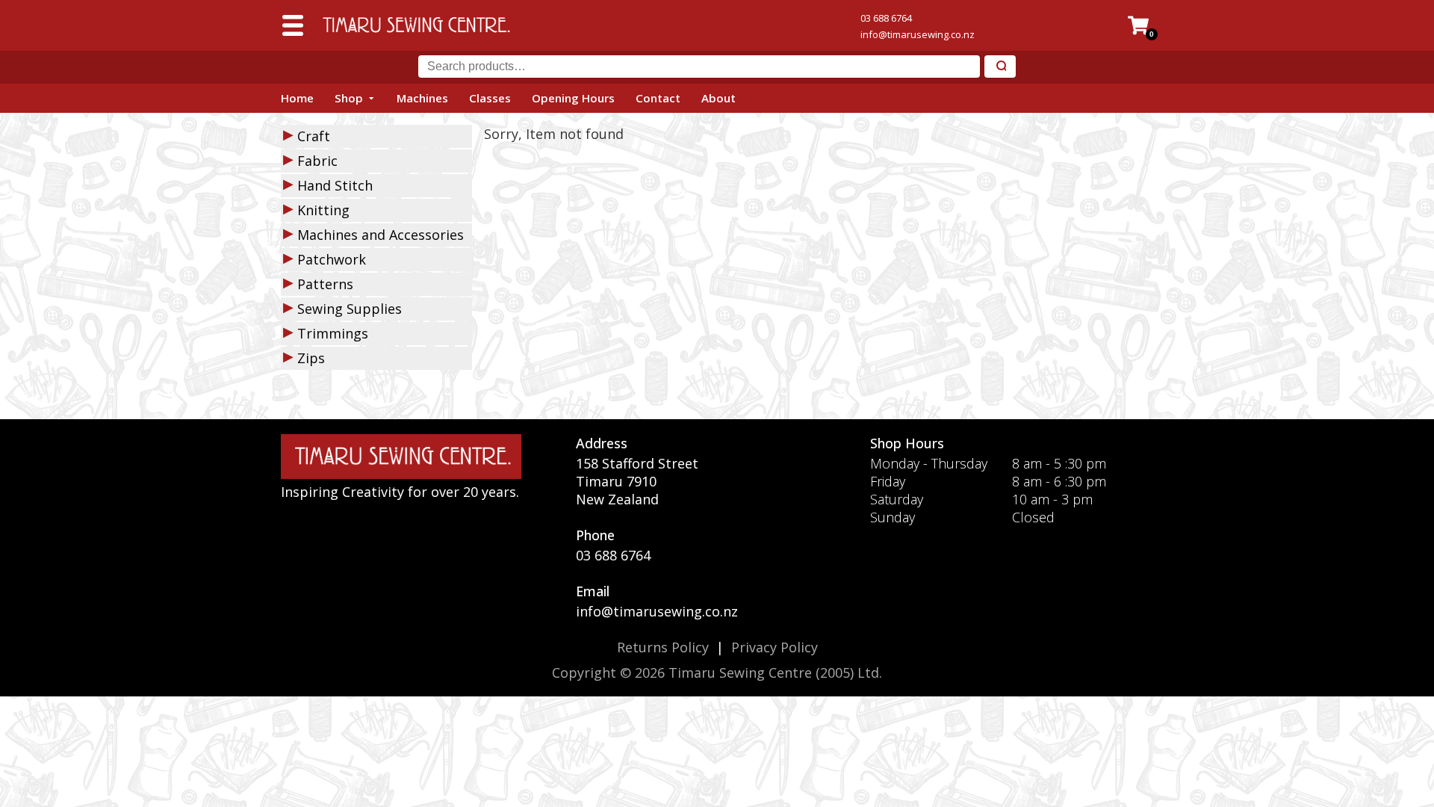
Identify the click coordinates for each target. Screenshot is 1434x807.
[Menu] (293, 25)
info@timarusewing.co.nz (917, 34)
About (718, 97)
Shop (349, 97)
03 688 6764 (886, 18)
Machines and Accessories (380, 235)
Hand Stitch (335, 185)
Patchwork (331, 259)
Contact (658, 97)
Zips (311, 358)
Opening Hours (573, 97)
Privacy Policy (774, 647)
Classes (490, 97)
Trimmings (332, 333)
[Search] (1000, 66)
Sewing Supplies (349, 309)
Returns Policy (663, 647)
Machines (422, 97)
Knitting (323, 210)
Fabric (317, 161)
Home (297, 97)
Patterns (325, 284)
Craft (313, 136)
